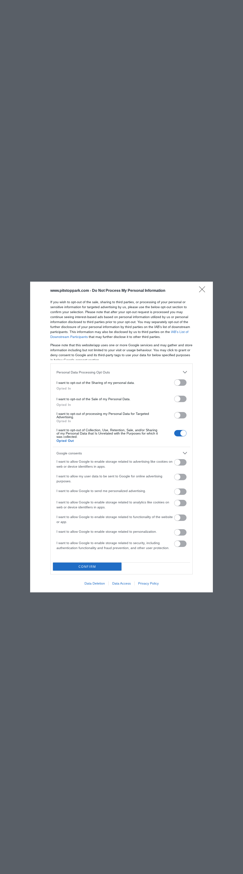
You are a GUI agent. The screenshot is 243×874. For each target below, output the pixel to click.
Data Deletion (94, 583)
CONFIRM (87, 566)
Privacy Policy (148, 583)
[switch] (180, 382)
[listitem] (121, 372)
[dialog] (121, 437)
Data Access (121, 583)
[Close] (203, 290)
